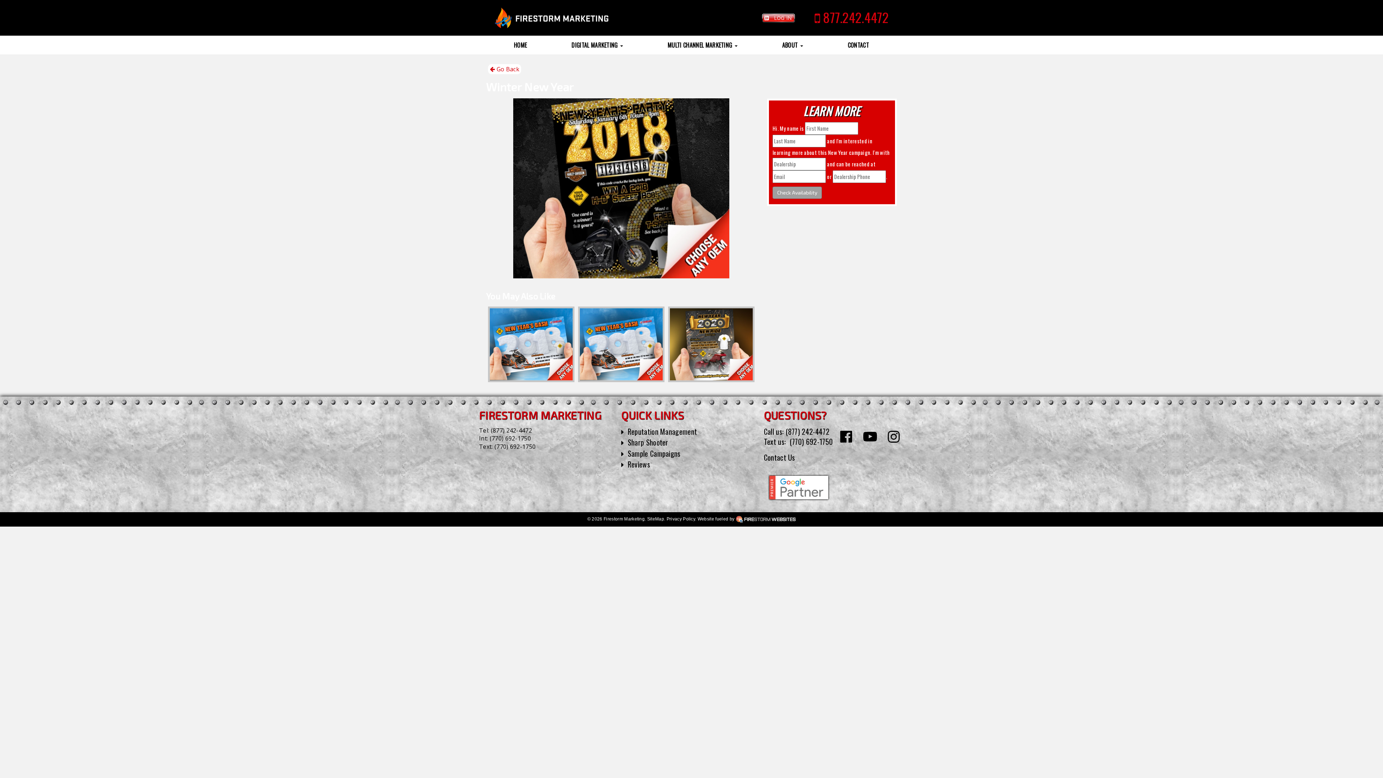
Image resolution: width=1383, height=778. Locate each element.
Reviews (639, 464)
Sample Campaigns (654, 453)
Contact (858, 45)
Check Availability (797, 192)
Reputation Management (662, 431)
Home (520, 45)
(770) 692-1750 (510, 438)
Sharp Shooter (648, 442)
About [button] (791, 45)
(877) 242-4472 (511, 430)
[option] (531, 344)
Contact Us (779, 457)
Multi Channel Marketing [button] (701, 45)
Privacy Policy (681, 519)
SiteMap (655, 519)
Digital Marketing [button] (595, 45)
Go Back (507, 69)
